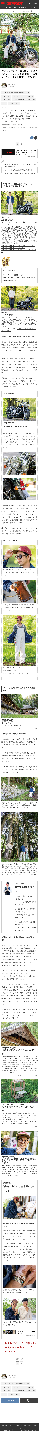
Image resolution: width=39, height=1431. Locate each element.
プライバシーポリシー (15, 1425)
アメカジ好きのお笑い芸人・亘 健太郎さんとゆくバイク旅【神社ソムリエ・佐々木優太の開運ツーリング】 (19, 74)
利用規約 (4, 1425)
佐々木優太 (12, 86)
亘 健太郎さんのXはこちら (15, 248)
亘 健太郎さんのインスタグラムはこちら (20, 246)
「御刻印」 (22, 1233)
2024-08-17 (12, 84)
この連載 (20, 116)
